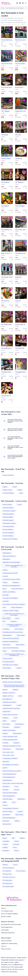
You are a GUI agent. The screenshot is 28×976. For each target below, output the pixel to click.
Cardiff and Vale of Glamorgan (11, 708)
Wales (21, 493)
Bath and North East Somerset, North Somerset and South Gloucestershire (14, 685)
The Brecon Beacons (8, 868)
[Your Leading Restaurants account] (23, 3)
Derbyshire (16, 582)
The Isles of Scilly (7, 658)
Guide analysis (5, 930)
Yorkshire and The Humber (10, 539)
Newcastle (16, 844)
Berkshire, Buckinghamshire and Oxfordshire (14, 566)
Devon (4, 589)
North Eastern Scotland (9, 511)
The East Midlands (8, 529)
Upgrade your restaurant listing (9, 943)
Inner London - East (8, 752)
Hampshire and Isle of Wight (10, 610)
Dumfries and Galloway (9, 592)
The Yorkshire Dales (8, 886)
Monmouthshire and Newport (10, 765)
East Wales (5, 601)
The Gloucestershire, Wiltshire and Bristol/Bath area (14, 654)
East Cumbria (6, 724)
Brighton (22, 838)
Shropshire (5, 790)
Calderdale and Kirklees (9, 702)
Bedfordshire (6, 559)
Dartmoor (5, 865)
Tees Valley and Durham (18, 651)
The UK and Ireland (8, 475)
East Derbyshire (19, 724)
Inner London (6, 618)
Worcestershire (7, 824)
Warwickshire (6, 815)
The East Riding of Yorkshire (10, 808)
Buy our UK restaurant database (9, 914)
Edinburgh (17, 727)
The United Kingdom (8, 493)
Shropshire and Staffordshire (10, 641)
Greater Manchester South (10, 740)
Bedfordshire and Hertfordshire (11, 562)
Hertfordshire (19, 749)
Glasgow (5, 733)
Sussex (4, 651)
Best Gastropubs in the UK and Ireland (14, 8)
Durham (14, 721)
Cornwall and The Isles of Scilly (11, 579)
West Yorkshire (7, 668)
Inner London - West (8, 755)
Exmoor (15, 865)
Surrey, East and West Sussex (10, 648)
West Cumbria (19, 815)
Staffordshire (21, 799)
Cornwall (5, 576)
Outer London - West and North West (13, 783)
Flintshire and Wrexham (9, 730)
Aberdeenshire (7, 553)
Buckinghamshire (7, 699)
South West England (8, 520)
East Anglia (6, 595)
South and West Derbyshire (10, 793)
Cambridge (6, 841)
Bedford (5, 690)
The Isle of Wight (7, 811)
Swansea (5, 805)
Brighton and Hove (8, 696)
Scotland (19, 490)
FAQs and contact (6, 949)
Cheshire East (6, 711)
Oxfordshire (6, 786)
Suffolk (4, 802)
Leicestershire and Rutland (10, 758)
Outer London (20, 635)
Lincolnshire (6, 629)
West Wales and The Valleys (10, 665)
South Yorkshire (20, 645)
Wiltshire (17, 821)
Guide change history (6, 927)
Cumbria (5, 582)
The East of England (8, 533)
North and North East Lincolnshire (12, 771)
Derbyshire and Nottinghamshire (11, 585)
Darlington (5, 718)
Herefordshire (6, 749)
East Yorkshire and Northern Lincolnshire (14, 604)
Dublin (4, 721)
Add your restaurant (6, 941)
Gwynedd (5, 743)
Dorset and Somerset (17, 589)
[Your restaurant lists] (20, 3)
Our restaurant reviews (7, 911)
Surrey (13, 802)
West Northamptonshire (9, 818)
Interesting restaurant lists (7, 933)
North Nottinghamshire (9, 777)
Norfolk (5, 768)
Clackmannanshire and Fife (10, 573)
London (19, 504)
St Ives (15, 847)
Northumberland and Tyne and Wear (13, 632)
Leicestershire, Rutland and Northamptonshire (14, 625)
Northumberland (7, 780)
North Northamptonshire (9, 774)
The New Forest (7, 874)
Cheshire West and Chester (10, 715)
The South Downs (7, 883)
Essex (4, 607)
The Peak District (7, 880)
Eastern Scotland (7, 504)
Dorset (15, 718)
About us (3, 908)
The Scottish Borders (8, 662)
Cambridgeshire (7, 705)
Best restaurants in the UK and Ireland (11, 924)
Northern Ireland (7, 490)
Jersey (17, 618)
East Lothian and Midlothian (10, 598)
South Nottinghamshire (9, 796)
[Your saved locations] (17, 3)
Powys (16, 786)
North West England (8, 514)
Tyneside (20, 811)
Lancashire (13, 621)
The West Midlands (8, 536)
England (5, 487)
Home (2, 8)
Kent (4, 621)
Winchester (6, 850)
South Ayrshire (6, 645)
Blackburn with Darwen (9, 693)
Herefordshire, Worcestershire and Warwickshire (14, 614)
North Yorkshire (19, 629)
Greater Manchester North (10, 736)
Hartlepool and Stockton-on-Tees (11, 746)
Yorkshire (18, 668)
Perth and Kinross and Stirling (11, 638)
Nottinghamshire (7, 635)
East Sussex (6, 727)
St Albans (5, 847)
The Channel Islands (8, 526)
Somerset (16, 790)
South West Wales (7, 799)
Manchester (6, 761)
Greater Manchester (16, 607)
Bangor (5, 838)
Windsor (16, 850)
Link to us (3, 946)
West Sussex (6, 821)
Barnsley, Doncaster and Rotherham (12, 682)
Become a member (6, 916)
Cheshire (5, 570)
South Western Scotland (9, 523)
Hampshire (16, 743)
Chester (16, 841)
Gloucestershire (17, 733)
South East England (8, 517)
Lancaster (5, 844)
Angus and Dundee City (9, 556)
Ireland (15, 487)
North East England (8, 508)
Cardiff (19, 705)
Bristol (20, 696)
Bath (13, 838)
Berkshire (15, 690)
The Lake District (20, 871)
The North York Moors (9, 877)
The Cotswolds (7, 871)
